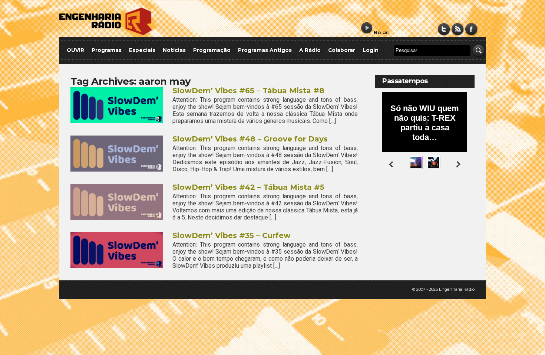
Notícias (174, 50)
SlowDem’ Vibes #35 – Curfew (231, 235)
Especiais (142, 50)
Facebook (471, 29)
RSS (458, 29)
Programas (107, 50)
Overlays (464, 198)
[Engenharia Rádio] (105, 33)
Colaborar (341, 50)
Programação (212, 50)
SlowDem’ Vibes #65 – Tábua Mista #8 (248, 90)
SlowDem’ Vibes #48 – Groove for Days (250, 138)
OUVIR (75, 50)
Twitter (444, 29)
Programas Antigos (265, 50)
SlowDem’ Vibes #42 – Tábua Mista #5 (248, 187)
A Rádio (310, 50)
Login (371, 50)
